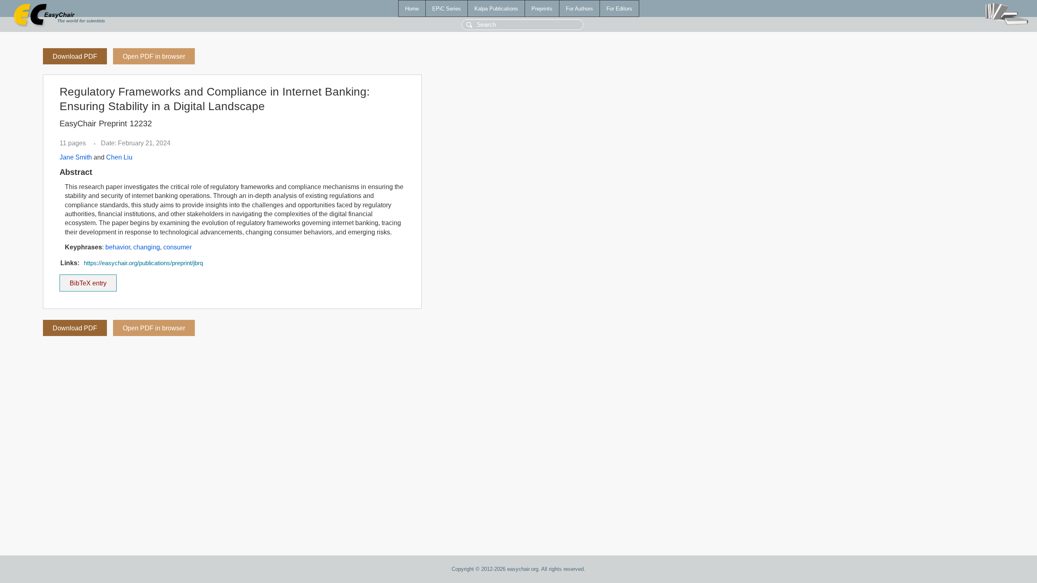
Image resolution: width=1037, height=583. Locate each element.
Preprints (542, 9)
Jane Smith (76, 157)
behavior (117, 247)
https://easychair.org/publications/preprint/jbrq (143, 263)
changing (146, 247)
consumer (177, 247)
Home (412, 9)
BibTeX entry (93, 280)
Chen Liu (119, 157)
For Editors (619, 9)
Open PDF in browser (154, 56)
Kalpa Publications (496, 9)
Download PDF (75, 56)
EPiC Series (446, 9)
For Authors (579, 9)
